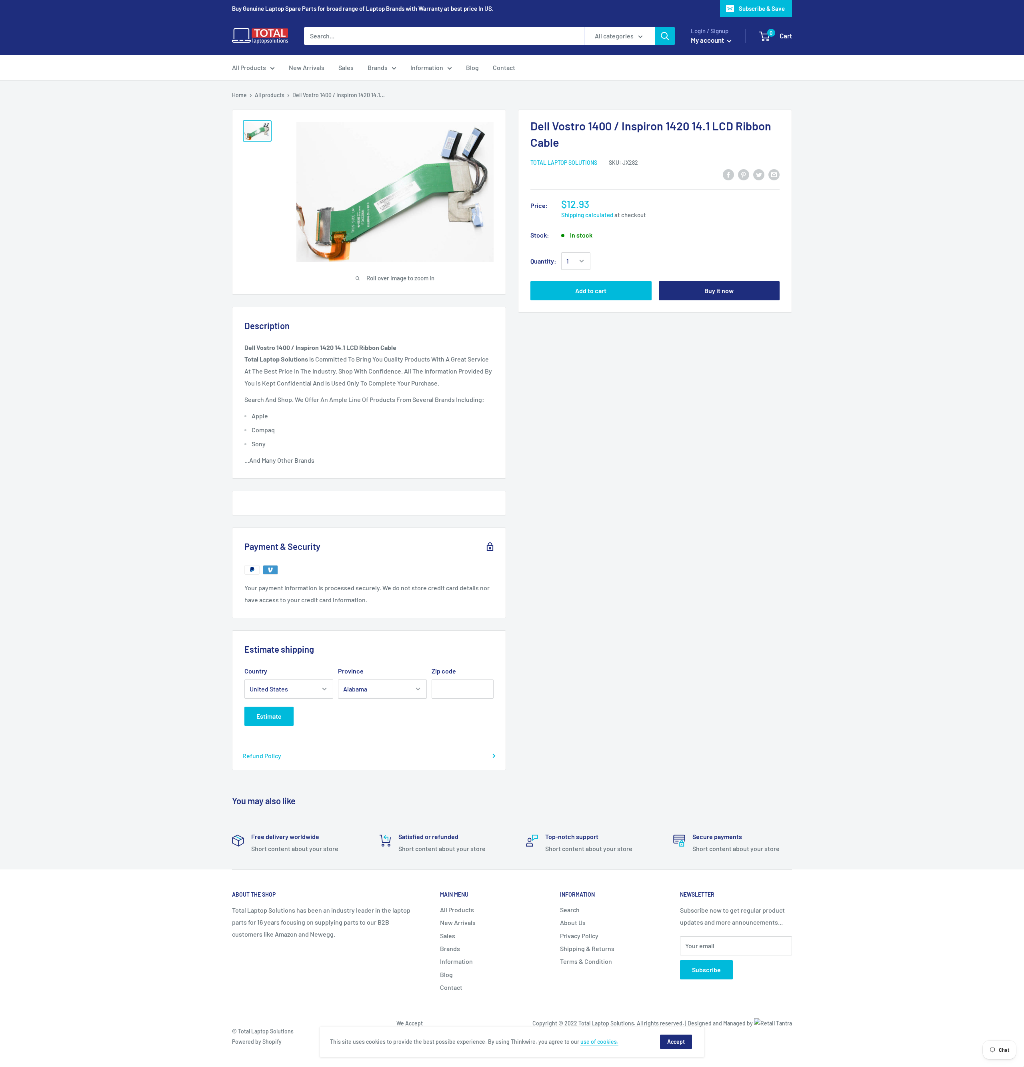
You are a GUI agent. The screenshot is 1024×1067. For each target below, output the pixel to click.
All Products (249, 67)
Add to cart (590, 290)
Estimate (269, 716)
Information (426, 67)
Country (255, 671)
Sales (346, 67)
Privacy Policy (579, 935)
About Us (573, 922)
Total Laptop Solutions (563, 162)
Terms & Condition (586, 961)
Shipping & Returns (587, 948)
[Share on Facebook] (728, 174)
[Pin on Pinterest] (743, 174)
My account (708, 40)
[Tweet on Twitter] (758, 174)
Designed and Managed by (721, 1023)
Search (570, 909)
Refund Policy (261, 755)
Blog (472, 67)
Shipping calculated (587, 214)
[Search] (665, 36)
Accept (676, 1041)
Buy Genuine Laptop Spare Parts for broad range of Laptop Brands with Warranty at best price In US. (363, 8)
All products (269, 95)
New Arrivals (306, 67)
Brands (378, 67)
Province (351, 671)
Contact (504, 67)
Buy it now (719, 290)
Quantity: (543, 261)
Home (239, 95)
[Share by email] (774, 174)
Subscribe (706, 969)
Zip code (444, 671)
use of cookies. (599, 1041)
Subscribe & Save (762, 8)
